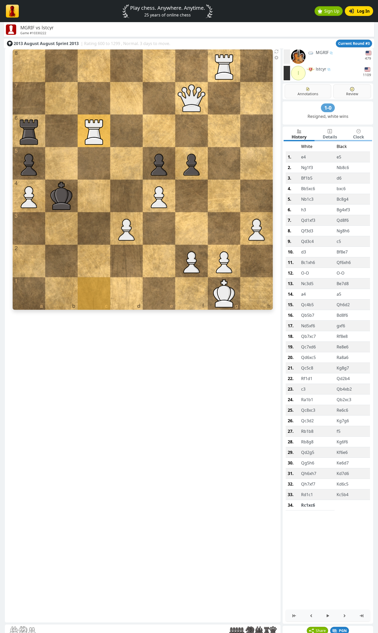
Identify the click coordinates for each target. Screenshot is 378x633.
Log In (363, 11)
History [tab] (299, 137)
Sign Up (331, 11)
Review (352, 93)
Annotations (308, 93)
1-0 (327, 107)
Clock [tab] (358, 137)
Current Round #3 (354, 43)
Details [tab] (330, 137)
